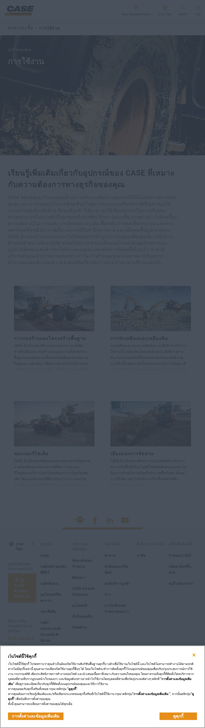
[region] (102, 686)
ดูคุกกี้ (178, 716)
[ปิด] (194, 655)
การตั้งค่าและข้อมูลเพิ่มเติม (36, 716)
